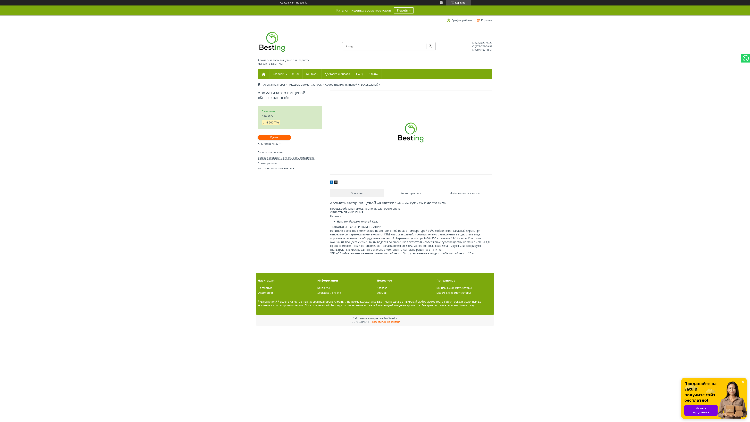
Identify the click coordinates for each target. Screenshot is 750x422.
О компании (265, 292)
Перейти (404, 10)
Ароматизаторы (274, 84)
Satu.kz (392, 318)
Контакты (312, 74)
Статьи (373, 74)
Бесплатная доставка (270, 152)
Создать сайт (287, 2)
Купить (274, 137)
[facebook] (331, 182)
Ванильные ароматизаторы (454, 288)
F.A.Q (359, 74)
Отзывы (382, 292)
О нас (295, 74)
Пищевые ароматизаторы (305, 84)
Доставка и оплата (337, 74)
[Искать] (430, 46)
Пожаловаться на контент (385, 322)
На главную (265, 288)
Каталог (278, 74)
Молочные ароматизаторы (454, 292)
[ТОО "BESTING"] (272, 41)
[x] (336, 182)
